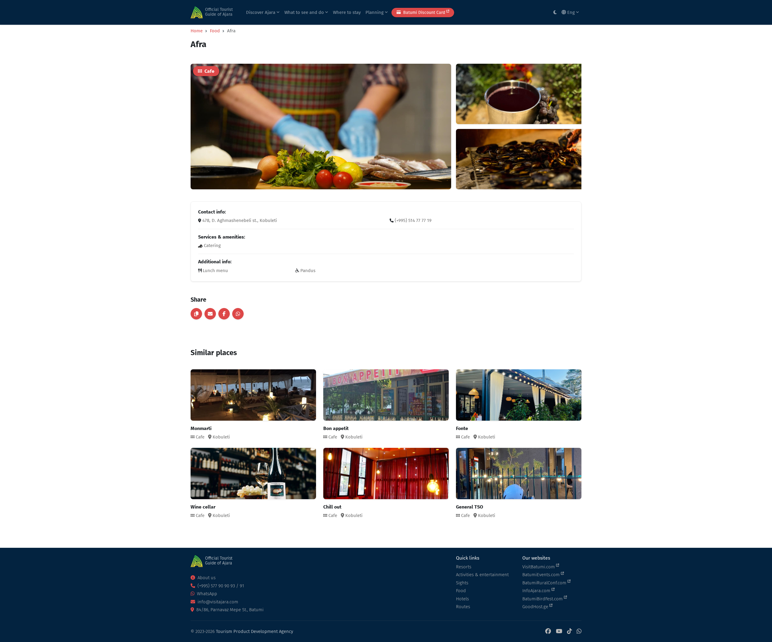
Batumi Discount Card (424, 12)
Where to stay (347, 12)
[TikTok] (569, 631)
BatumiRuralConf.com (545, 583)
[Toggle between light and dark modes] (555, 12)
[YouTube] (559, 631)
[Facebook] (548, 631)
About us (206, 577)
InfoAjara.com (537, 590)
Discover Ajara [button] (261, 12)
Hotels (462, 599)
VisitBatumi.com (539, 567)
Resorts (463, 567)
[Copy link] (196, 313)
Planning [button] (375, 12)
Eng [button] (571, 12)
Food (215, 31)
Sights (462, 583)
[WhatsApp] (579, 631)
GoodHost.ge (535, 606)
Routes (463, 606)
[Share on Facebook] (224, 313)
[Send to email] (210, 313)
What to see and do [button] (304, 12)
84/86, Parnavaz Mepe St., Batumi (229, 609)
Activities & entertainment (482, 574)
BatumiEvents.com (541, 574)
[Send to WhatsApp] (238, 313)
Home (197, 31)
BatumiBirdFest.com (543, 599)
